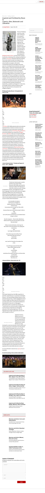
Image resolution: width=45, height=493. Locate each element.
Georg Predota (6, 27)
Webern (23, 130)
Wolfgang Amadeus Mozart (8, 55)
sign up (19, 348)
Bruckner (4, 133)
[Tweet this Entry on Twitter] (24, 490)
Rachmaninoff (33, 117)
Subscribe (41, 1)
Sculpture (13, 16)
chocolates (9, 58)
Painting (9, 16)
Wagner (21, 132)
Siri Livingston (33, 114)
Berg (19, 130)
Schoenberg (14, 130)
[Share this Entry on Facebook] (20, 491)
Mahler (9, 133)
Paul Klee (5, 126)
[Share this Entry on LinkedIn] (28, 490)
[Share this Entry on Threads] (31, 490)
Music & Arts (4, 16)
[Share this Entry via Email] (13, 490)
